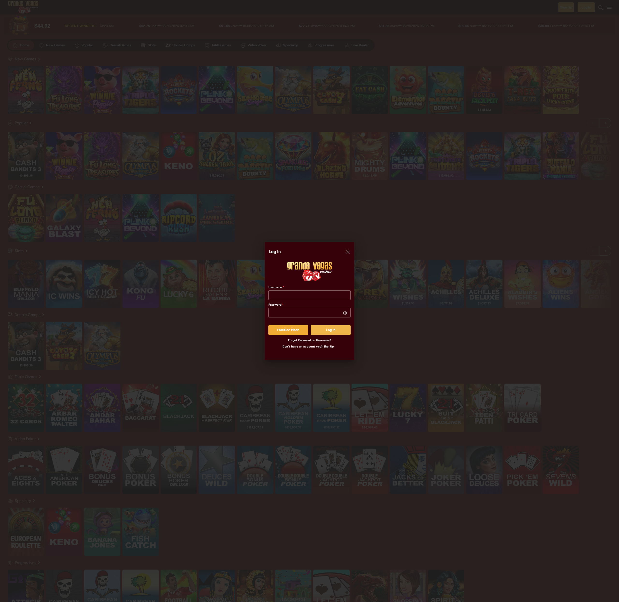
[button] (345, 313)
